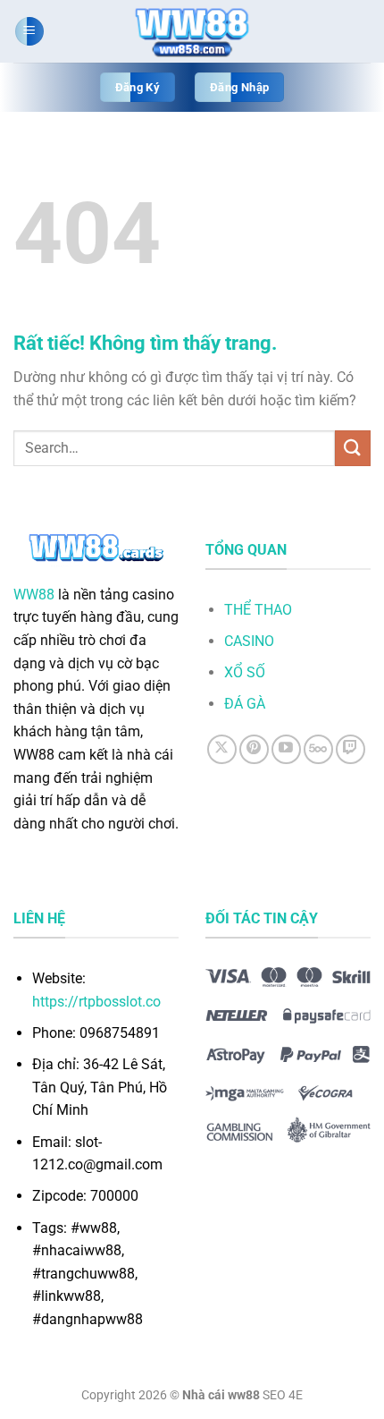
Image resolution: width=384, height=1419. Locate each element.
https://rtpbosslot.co (96, 1001)
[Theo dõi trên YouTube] (286, 749)
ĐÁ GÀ (244, 703)
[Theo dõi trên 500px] (318, 749)
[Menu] (29, 32)
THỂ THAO (258, 609)
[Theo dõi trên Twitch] (350, 749)
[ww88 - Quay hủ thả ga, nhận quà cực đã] (192, 31)
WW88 (33, 594)
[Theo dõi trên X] (222, 749)
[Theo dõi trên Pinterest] (254, 749)
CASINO (249, 641)
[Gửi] (353, 447)
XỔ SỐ (244, 672)
